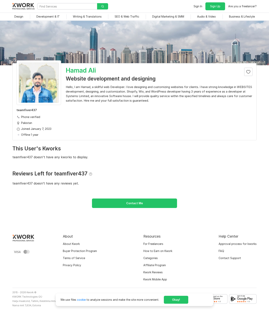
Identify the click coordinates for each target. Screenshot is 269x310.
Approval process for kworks (238, 243)
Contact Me (134, 203)
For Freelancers (153, 243)
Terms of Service (74, 258)
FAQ (221, 251)
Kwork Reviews (153, 272)
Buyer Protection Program (80, 251)
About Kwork (71, 243)
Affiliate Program (154, 265)
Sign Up (215, 6)
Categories (150, 258)
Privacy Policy (72, 265)
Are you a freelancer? (242, 6)
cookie (81, 299)
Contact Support (230, 258)
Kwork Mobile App (155, 279)
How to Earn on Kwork (157, 251)
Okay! (176, 299)
